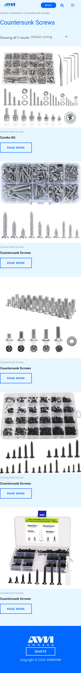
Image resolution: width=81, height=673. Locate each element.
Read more (16, 147)
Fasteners (16, 13)
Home (4, 13)
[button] (47, 5)
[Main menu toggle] (73, 5)
